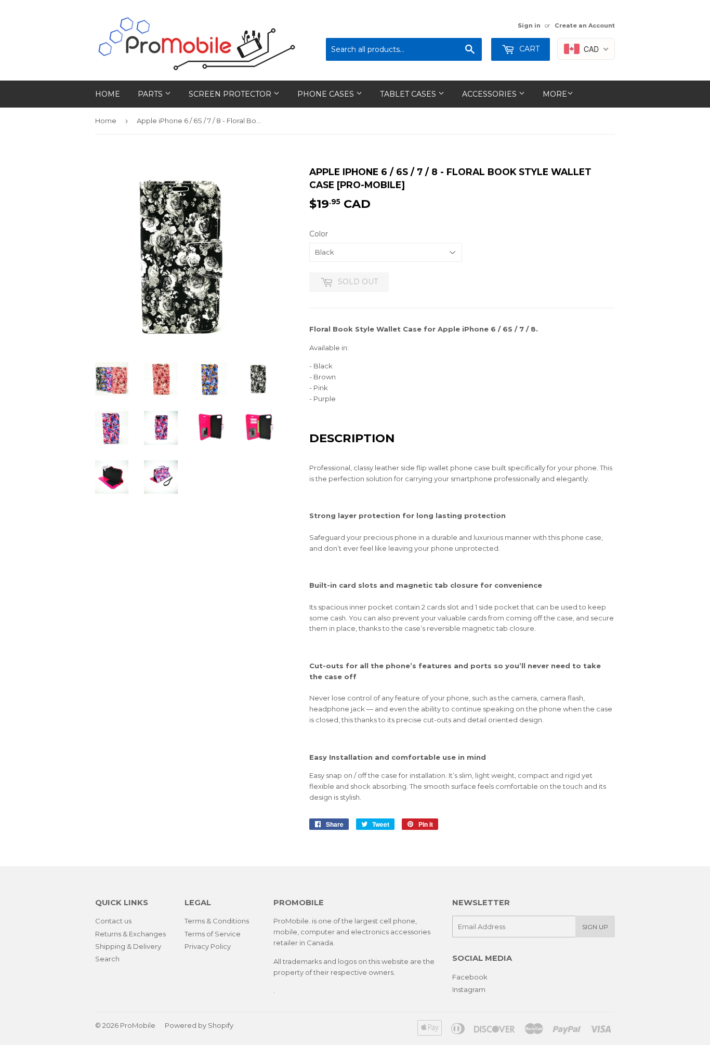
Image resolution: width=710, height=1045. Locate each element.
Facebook (470, 977)
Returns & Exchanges (130, 934)
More (555, 94)
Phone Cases (326, 94)
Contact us (113, 921)
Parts (151, 94)
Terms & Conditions (217, 921)
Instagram (468, 989)
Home (107, 94)
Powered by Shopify (199, 1025)
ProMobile (137, 1025)
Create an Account (585, 25)
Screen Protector (231, 94)
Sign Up (595, 927)
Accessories (490, 94)
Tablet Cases (409, 94)
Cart (528, 49)
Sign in (529, 25)
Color (318, 234)
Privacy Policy (208, 946)
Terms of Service (213, 934)
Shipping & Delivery (128, 946)
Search (107, 959)
